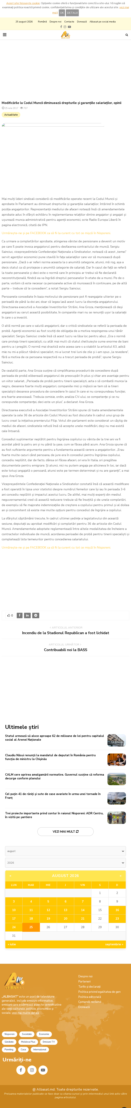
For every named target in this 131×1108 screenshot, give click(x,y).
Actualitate (11, 114)
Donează (82, 21)
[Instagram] (32, 1070)
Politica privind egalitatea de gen (99, 992)
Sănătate (9, 1041)
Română (42, 21)
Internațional (39, 1049)
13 (65, 910)
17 (14, 919)
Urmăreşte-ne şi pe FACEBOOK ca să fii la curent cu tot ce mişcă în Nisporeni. (56, 233)
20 (65, 919)
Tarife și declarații (89, 987)
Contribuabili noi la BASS (65, 649)
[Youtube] (43, 1070)
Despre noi (55, 21)
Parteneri (84, 981)
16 (117, 910)
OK (62, 13)
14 (82, 910)
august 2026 (65, 875)
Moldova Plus (28, 1041)
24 (14, 927)
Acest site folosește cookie (23, 3)
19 (48, 919)
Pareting (9, 1049)
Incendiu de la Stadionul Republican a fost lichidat (65, 633)
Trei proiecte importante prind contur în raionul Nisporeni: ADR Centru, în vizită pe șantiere (54, 815)
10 (14, 910)
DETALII (72, 13)
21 (82, 919)
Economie (44, 1034)
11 (31, 910)
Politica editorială (89, 997)
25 (31, 927)
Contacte (69, 21)
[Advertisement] (65, 70)
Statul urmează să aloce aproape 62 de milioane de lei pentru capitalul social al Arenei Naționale (54, 738)
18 (31, 919)
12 (48, 910)
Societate (27, 1034)
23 (117, 919)
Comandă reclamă (89, 1002)
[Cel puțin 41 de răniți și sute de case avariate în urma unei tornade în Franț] (116, 798)
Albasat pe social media (103, 21)
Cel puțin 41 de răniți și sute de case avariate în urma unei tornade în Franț (53, 796)
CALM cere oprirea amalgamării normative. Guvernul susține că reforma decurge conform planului (54, 776)
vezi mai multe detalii (25, 1013)
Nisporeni (9, 1034)
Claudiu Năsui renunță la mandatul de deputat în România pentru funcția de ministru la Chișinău (50, 757)
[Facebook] (21, 1070)
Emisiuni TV (49, 1041)
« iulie (12, 944)
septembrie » (114, 944)
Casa (23, 1049)
